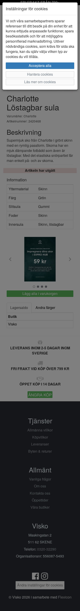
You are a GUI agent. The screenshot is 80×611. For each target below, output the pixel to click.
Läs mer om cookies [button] (40, 81)
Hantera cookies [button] (40, 74)
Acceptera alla (40, 65)
